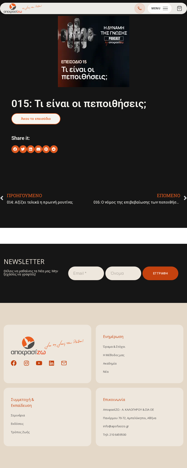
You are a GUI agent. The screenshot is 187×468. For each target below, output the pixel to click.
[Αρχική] (23, 8)
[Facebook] (16, 366)
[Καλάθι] (179, 8)
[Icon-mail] (67, 366)
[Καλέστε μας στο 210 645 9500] (140, 8)
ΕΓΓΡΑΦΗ (160, 273)
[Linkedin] (54, 366)
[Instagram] (29, 366)
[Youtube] (41, 366)
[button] (15, 149)
